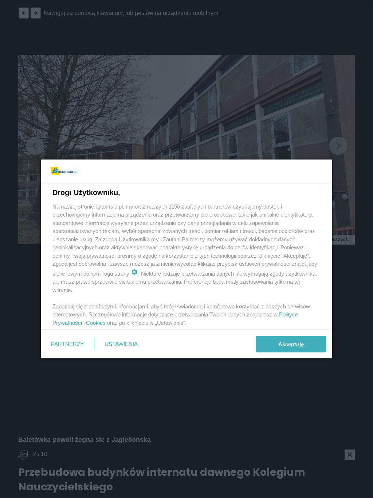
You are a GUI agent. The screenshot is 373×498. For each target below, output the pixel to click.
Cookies (96, 322)
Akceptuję (291, 344)
